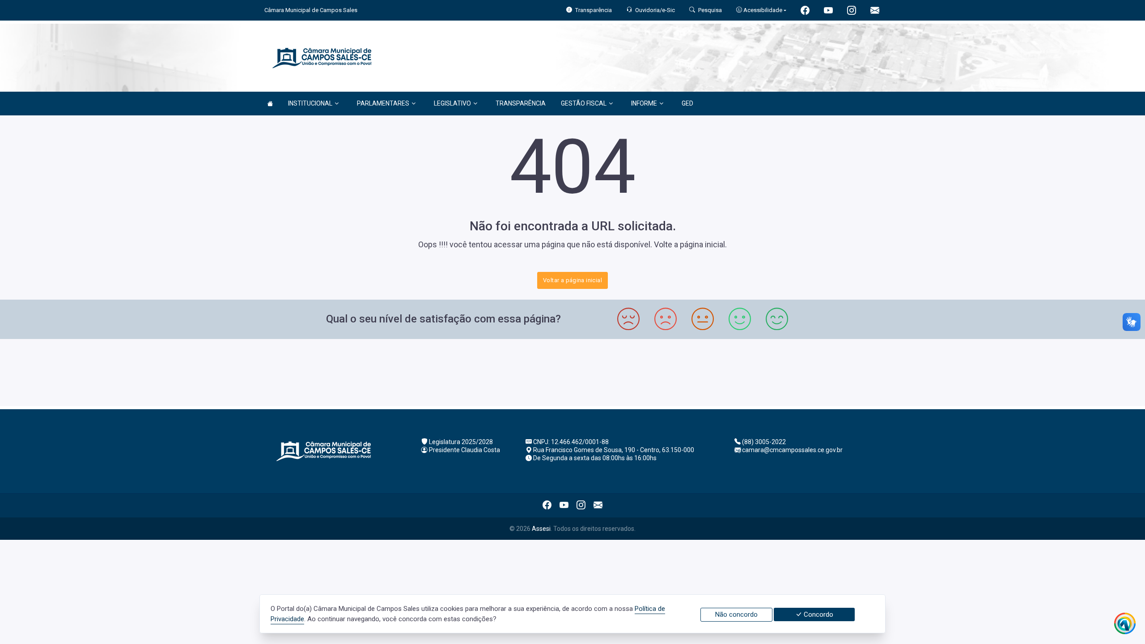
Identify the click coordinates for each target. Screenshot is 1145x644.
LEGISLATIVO (452, 103)
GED (687, 103)
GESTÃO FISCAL (583, 103)
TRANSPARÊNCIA (521, 103)
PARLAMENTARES (383, 103)
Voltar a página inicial (572, 280)
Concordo (817, 614)
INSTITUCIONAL (310, 103)
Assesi (541, 528)
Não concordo (736, 614)
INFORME (644, 103)
